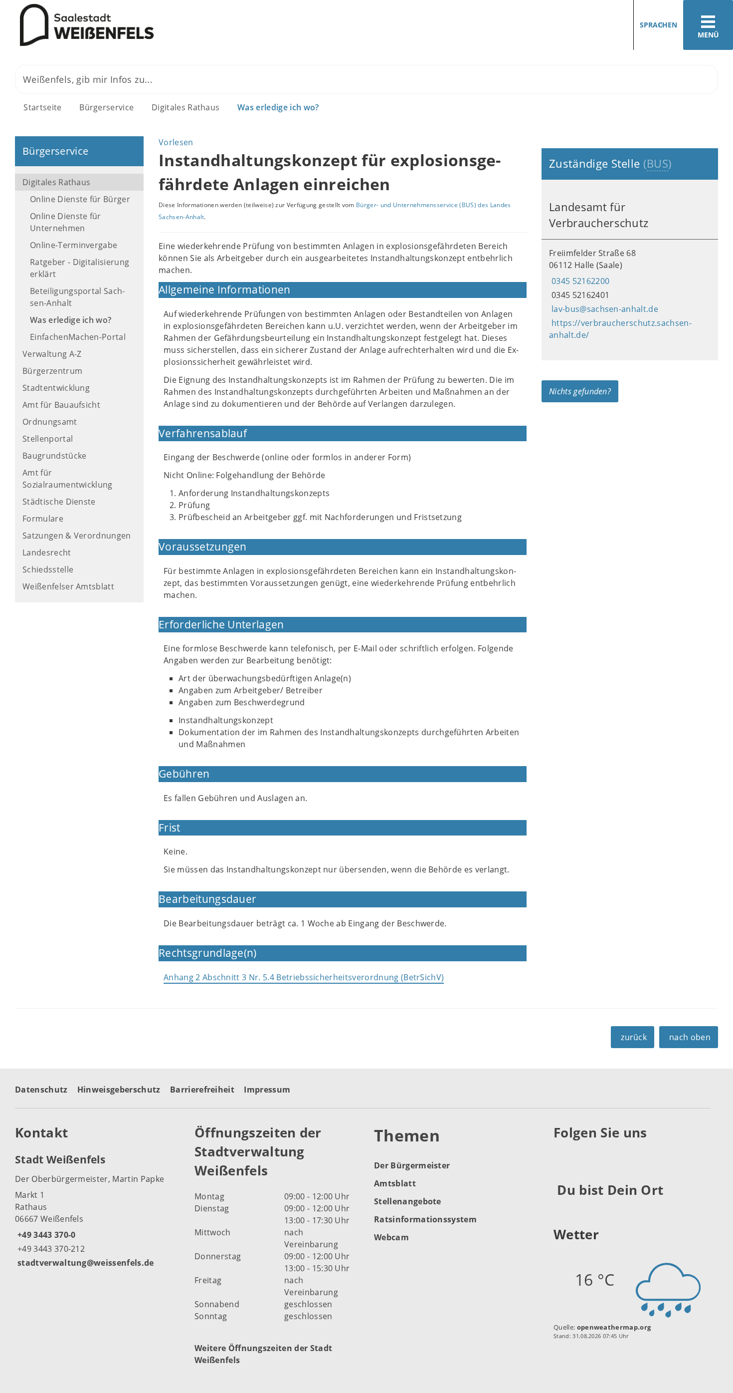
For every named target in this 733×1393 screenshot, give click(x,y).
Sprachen (658, 24)
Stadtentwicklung (56, 387)
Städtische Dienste (59, 501)
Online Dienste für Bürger (80, 199)
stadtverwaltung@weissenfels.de (84, 1262)
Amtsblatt (395, 1183)
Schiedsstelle (47, 569)
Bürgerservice (106, 107)
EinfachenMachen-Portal (78, 336)
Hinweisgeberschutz (119, 1089)
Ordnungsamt (49, 421)
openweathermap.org (614, 1327)
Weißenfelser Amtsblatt (68, 586)
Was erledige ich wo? (278, 107)
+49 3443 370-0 (45, 1234)
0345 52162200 (579, 281)
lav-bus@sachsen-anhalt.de (603, 308)
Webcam (391, 1237)
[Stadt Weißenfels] (97, 1210)
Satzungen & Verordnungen (76, 535)
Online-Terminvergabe (73, 245)
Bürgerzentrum (52, 370)
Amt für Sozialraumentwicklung (67, 478)
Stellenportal (47, 438)
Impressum (267, 1089)
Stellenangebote (407, 1201)
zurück (634, 1037)
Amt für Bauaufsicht (61, 404)
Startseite (42, 107)
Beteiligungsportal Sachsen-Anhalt (77, 296)
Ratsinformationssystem (425, 1219)
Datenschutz (41, 1089)
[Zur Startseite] (179, 25)
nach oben (690, 1037)
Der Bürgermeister (412, 1165)
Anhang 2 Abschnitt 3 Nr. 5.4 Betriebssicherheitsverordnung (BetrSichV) (304, 977)
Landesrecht (46, 552)
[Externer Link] (562, 1157)
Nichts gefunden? (580, 391)
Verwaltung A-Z (51, 353)
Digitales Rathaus (185, 107)
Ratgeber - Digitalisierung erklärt (79, 268)
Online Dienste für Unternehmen (65, 222)
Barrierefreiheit (202, 1089)
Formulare (42, 518)
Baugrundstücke (54, 455)
